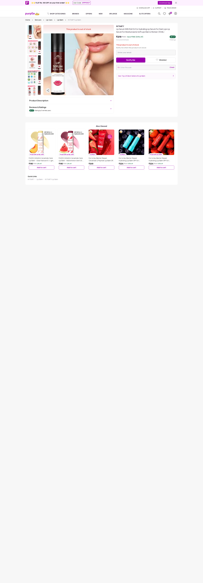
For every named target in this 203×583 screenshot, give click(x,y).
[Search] (159, 13)
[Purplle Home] (30, 13)
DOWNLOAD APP (144, 8)
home (27, 20)
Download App (164, 3)
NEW (101, 14)
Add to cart (41, 167)
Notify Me (130, 60)
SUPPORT (158, 8)
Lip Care (49, 20)
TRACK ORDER (171, 8)
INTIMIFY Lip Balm (51, 179)
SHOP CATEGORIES (57, 14)
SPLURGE (113, 14)
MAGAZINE (128, 14)
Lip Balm (60, 20)
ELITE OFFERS (144, 14)
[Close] (176, 2)
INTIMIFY (31, 179)
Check (172, 67)
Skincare (38, 20)
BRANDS (75, 14)
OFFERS (89, 14)
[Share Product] (48, 90)
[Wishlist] (164, 13)
